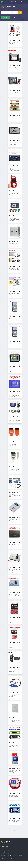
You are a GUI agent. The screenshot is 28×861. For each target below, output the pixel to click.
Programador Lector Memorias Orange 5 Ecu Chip (14, 495)
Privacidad (3, 855)
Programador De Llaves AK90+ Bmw (14, 43)
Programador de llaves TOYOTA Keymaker (14, 445)
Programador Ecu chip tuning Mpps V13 (14, 470)
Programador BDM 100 (14, 243)
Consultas (14, 17)
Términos (9, 855)
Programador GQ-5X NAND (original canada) (14, 595)
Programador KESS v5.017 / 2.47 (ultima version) (13, 621)
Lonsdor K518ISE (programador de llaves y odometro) (14, 219)
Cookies (15, 855)
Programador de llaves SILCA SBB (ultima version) (14, 370)
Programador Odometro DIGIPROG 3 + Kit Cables (14, 420)
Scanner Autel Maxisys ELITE (14, 93)
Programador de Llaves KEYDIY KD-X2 (14, 670)
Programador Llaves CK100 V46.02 (13, 319)
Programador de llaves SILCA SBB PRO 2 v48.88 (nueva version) (14, 395)
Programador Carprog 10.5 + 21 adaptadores (14, 294)
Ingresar (20, 855)
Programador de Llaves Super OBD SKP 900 (14, 821)
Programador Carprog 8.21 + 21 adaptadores (14, 269)
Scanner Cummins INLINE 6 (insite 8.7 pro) (14, 143)
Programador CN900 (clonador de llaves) (13, 796)
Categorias (4, 17)
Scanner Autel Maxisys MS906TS (14, 68)
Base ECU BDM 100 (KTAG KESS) (13, 118)
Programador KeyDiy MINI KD (13, 696)
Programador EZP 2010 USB (14, 520)
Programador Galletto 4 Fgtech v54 (14, 545)
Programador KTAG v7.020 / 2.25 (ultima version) (13, 646)
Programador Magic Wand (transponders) (14, 746)
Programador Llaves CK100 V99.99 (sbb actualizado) (13, 345)
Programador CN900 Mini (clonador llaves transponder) (14, 771)
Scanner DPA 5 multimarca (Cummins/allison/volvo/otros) (14, 169)
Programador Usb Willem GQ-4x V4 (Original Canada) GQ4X (14, 571)
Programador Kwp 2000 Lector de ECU (14, 721)
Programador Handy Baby (13, 194)
